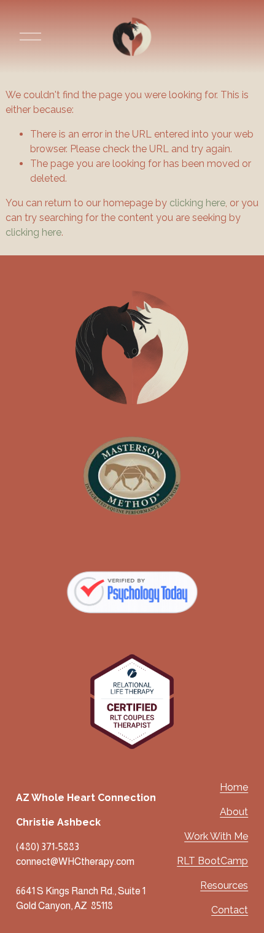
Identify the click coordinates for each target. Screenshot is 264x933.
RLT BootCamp (212, 861)
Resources (224, 885)
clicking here (197, 203)
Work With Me (216, 836)
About (234, 812)
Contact (229, 910)
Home (234, 787)
